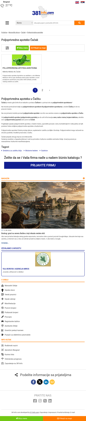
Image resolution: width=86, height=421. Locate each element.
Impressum (52, 412)
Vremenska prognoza (13, 359)
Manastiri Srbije (11, 286)
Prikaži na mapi (65, 418)
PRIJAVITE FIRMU (43, 165)
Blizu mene (22, 418)
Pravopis (8, 317)
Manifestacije (10, 303)
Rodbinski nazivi (11, 345)
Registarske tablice (12, 321)
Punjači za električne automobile (17, 335)
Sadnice (44, 151)
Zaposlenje (44, 412)
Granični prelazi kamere (14, 330)
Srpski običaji (10, 299)
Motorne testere (31, 151)
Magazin (5, 178)
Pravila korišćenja (63, 412)
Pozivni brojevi (10, 308)
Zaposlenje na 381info (14, 363)
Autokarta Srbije (11, 326)
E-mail (72, 412)
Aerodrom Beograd (12, 350)
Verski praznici (10, 294)
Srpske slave (10, 290)
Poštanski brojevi (11, 312)
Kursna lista (9, 354)
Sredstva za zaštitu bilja (12, 151)
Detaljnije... (5, 243)
